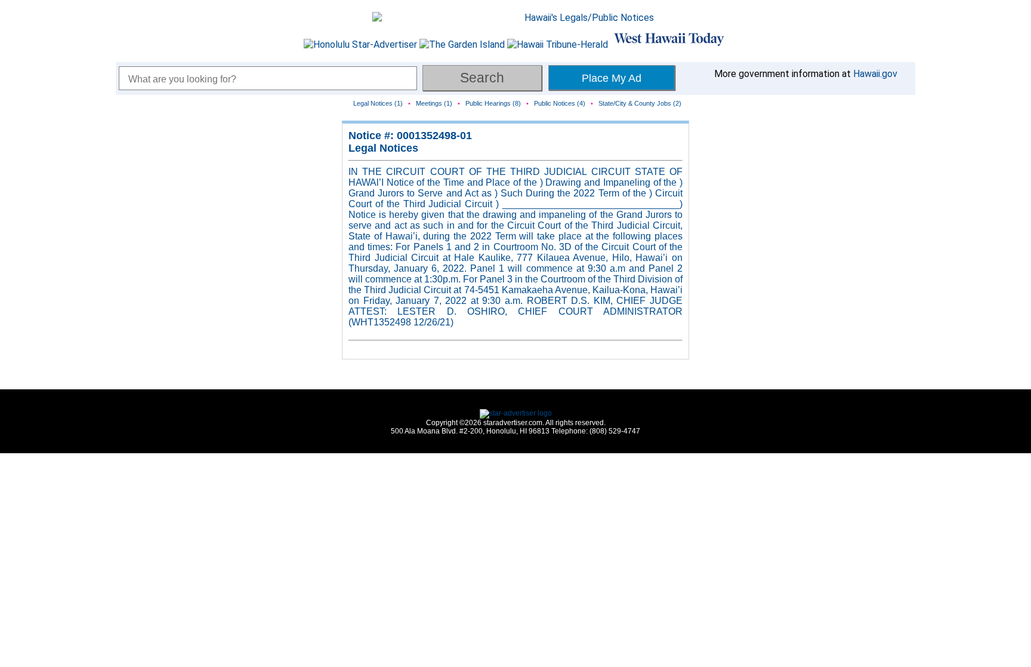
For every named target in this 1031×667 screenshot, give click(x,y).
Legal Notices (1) (378, 103)
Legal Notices (383, 148)
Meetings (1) (434, 103)
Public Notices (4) (559, 103)
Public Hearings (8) (493, 103)
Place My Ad (611, 78)
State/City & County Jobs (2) (639, 103)
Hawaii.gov (875, 73)
